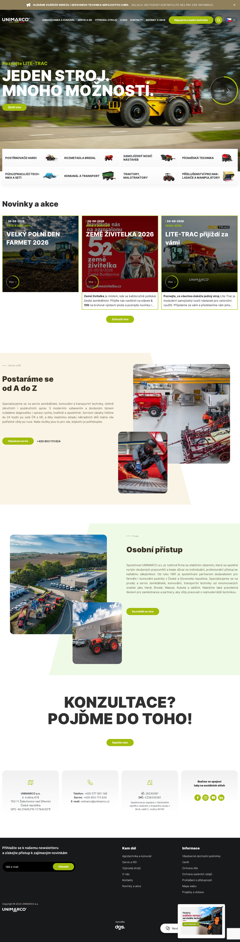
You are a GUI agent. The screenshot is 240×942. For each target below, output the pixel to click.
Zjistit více (14, 99)
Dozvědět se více (143, 611)
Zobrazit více (120, 319)
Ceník (185, 862)
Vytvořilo (120, 921)
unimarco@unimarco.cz (95, 801)
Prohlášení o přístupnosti (197, 880)
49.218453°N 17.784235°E (34, 809)
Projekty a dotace (193, 892)
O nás (123, 20)
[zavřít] (234, 4)
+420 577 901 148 (95, 793)
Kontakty (136, 20)
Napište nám (120, 742)
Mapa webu (189, 886)
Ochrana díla (190, 868)
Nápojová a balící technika (191, 20)
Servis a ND (85, 20)
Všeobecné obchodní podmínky (201, 856)
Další (221, 90)
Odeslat (63, 866)
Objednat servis (18, 441)
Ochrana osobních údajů (197, 874)
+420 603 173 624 (48, 441)
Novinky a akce (155, 20)
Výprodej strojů (106, 20)
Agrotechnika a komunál (58, 20)
